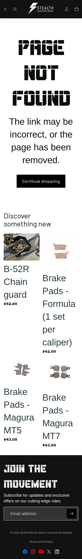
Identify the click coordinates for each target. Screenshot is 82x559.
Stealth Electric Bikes (33, 532)
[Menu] (5, 9)
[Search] (15, 9)
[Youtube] (41, 551)
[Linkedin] (57, 551)
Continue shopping (41, 181)
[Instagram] (33, 551)
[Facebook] (25, 551)
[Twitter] (49, 551)
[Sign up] (71, 513)
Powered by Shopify (59, 532)
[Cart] (77, 9)
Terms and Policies (41, 541)
